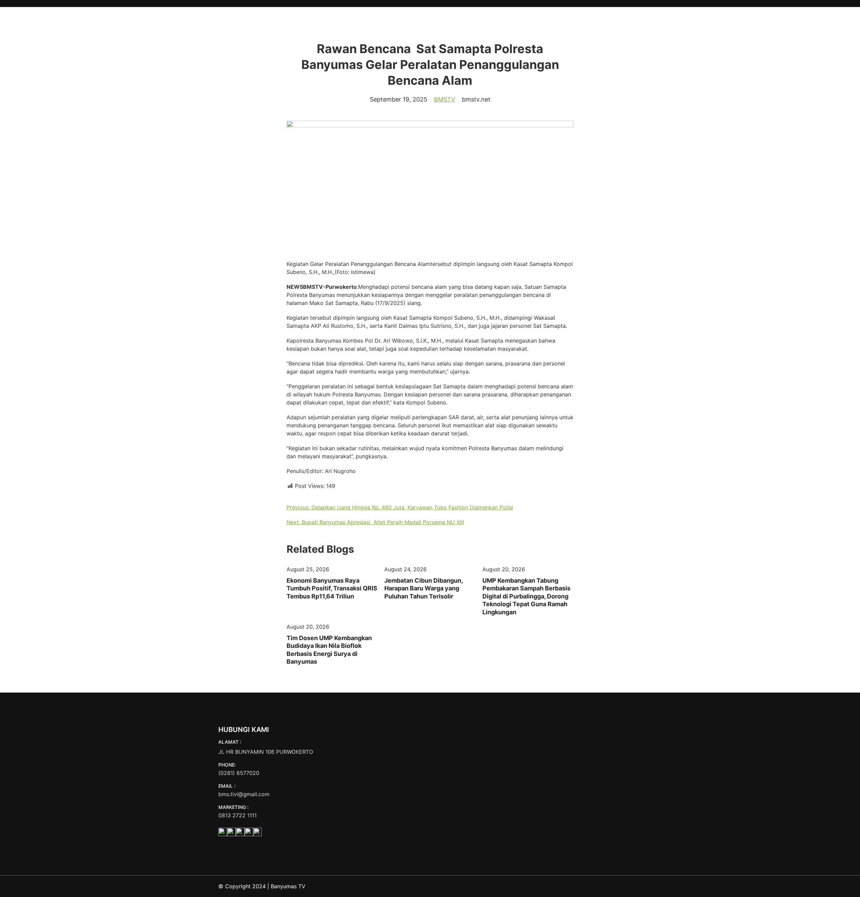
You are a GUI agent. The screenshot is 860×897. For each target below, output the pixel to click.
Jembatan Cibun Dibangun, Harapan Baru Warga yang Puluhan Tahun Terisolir (423, 588)
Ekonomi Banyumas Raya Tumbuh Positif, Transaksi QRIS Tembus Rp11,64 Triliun (332, 588)
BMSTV (444, 99)
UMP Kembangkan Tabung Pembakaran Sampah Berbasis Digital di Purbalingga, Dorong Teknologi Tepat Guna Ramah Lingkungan (526, 596)
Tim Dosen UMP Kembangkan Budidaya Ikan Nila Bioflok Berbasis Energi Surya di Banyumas (329, 649)
